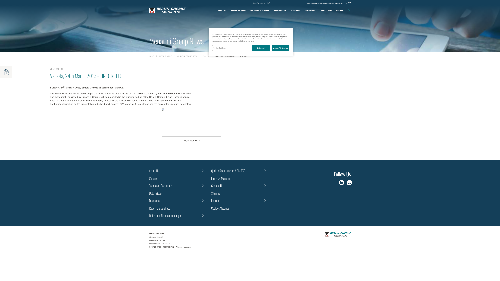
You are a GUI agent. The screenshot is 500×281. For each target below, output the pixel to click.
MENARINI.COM (326, 3)
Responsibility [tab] (280, 10)
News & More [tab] (326, 10)
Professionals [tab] (310, 10)
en (349, 2)
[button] (349, 10)
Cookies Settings (219, 48)
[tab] (260, 10)
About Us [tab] (222, 10)
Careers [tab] (339, 10)
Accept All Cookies (280, 48)
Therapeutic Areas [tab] (238, 10)
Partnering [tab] (295, 10)
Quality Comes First (261, 2)
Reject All (261, 48)
